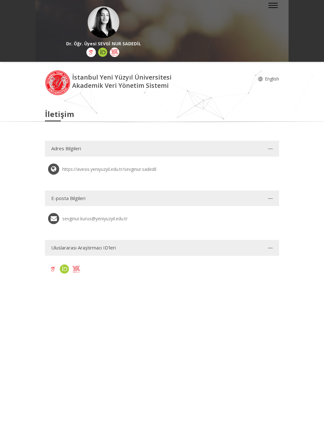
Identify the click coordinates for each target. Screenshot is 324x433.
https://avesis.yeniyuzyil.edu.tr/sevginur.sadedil (109, 169)
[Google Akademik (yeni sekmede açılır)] (91, 52)
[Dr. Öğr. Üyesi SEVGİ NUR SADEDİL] (103, 22)
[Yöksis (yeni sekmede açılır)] (114, 52)
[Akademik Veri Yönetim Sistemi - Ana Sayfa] (58, 82)
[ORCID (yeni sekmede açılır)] (102, 52)
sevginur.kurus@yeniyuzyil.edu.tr (95, 219)
